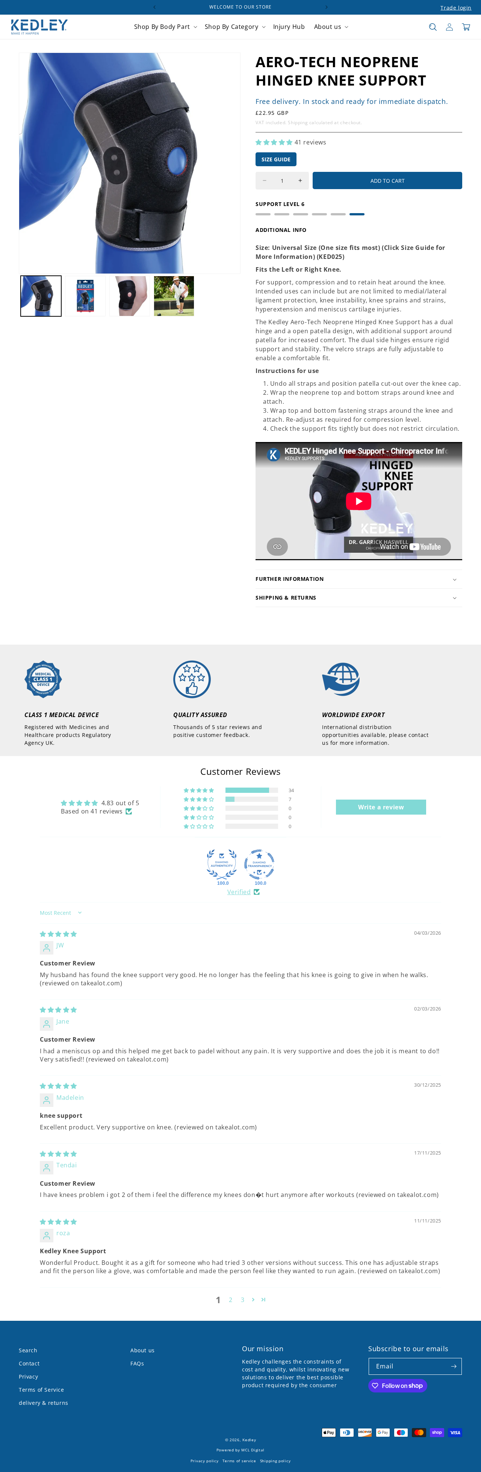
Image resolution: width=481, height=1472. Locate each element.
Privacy (28, 1376)
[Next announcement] (326, 7)
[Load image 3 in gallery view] (129, 296)
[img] (58, 934)
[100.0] (222, 865)
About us (142, 1350)
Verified (239, 892)
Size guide (276, 159)
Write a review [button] (381, 807)
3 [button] (243, 1300)
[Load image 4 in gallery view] (174, 296)
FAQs (137, 1363)
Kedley (249, 1439)
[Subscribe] (453, 1366)
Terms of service (239, 1460)
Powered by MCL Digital (240, 1450)
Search (28, 1350)
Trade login (456, 7)
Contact (29, 1363)
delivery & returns (43, 1402)
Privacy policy (205, 1460)
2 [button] (231, 1300)
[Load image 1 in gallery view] (41, 296)
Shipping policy (275, 1460)
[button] (165, 26)
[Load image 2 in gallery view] (85, 296)
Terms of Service (41, 1389)
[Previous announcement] (154, 7)
